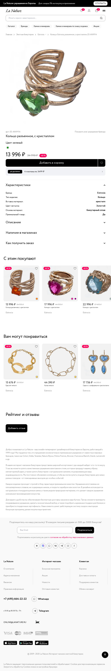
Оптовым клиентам (50, 589)
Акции (45, 575)
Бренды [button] (24, 26)
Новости (46, 582)
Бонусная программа (51, 569)
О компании (9, 569)
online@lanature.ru (15, 622)
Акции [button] (96, 26)
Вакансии (8, 582)
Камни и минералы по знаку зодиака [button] (72, 26)
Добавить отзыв (16, 428)
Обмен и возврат (86, 589)
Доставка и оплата (87, 575)
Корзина (82, 569)
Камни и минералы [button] (42, 26)
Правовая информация (14, 589)
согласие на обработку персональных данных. (72, 537)
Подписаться (84, 530)
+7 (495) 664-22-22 (15, 599)
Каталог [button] (11, 26)
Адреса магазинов (12, 575)
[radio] (7, 147)
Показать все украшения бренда (90, 131)
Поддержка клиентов (88, 582)
